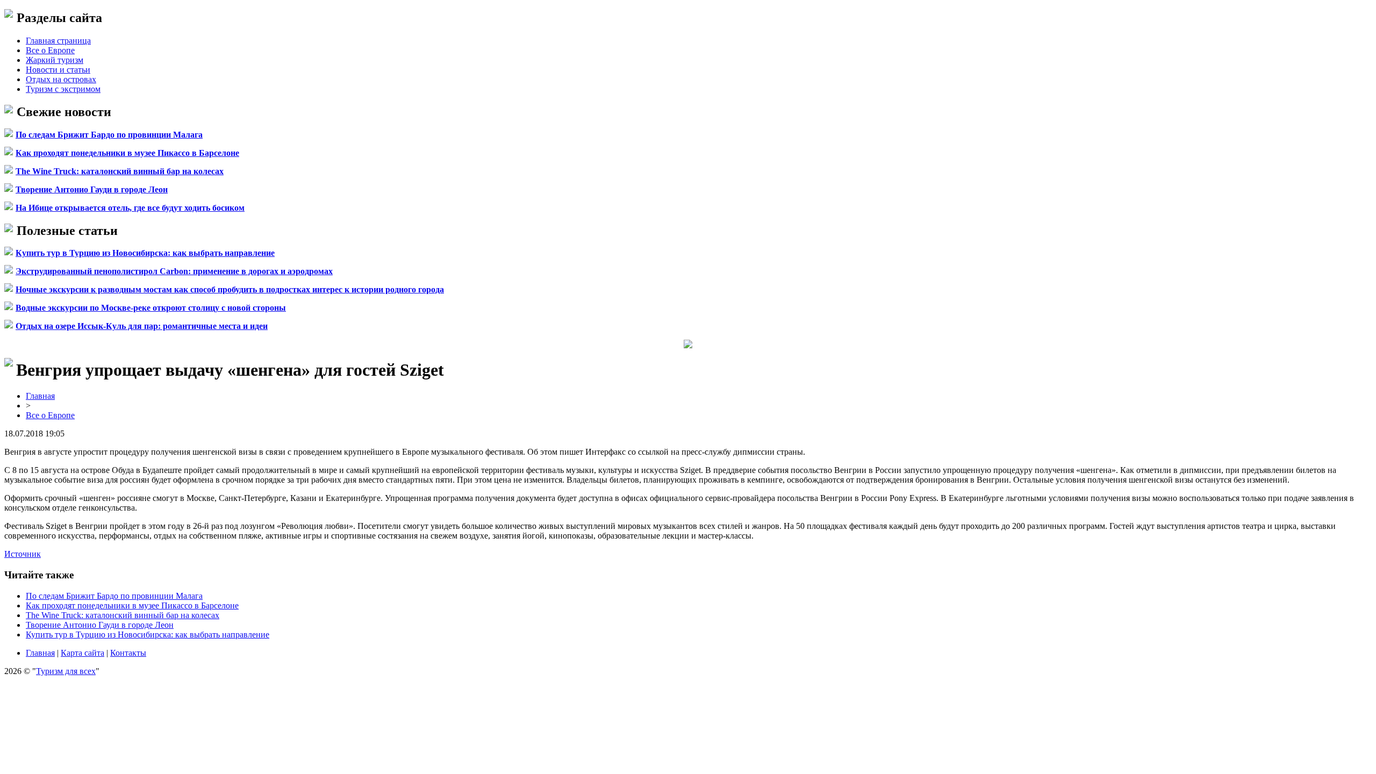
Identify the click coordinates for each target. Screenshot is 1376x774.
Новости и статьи (58, 69)
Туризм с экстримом (63, 89)
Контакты (128, 652)
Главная (40, 395)
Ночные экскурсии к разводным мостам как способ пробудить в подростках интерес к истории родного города (230, 289)
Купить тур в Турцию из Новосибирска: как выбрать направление (145, 252)
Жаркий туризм (54, 59)
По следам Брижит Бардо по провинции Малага (109, 134)
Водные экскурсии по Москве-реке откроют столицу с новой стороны (151, 307)
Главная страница (58, 40)
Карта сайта (82, 652)
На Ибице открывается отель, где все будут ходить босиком (130, 207)
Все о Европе (50, 50)
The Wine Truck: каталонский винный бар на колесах (120, 171)
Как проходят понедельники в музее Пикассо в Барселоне (127, 152)
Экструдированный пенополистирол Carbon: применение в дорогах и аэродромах (174, 271)
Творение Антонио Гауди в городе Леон (92, 189)
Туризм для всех (66, 671)
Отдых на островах (61, 79)
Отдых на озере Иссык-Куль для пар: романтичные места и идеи (142, 326)
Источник (22, 553)
